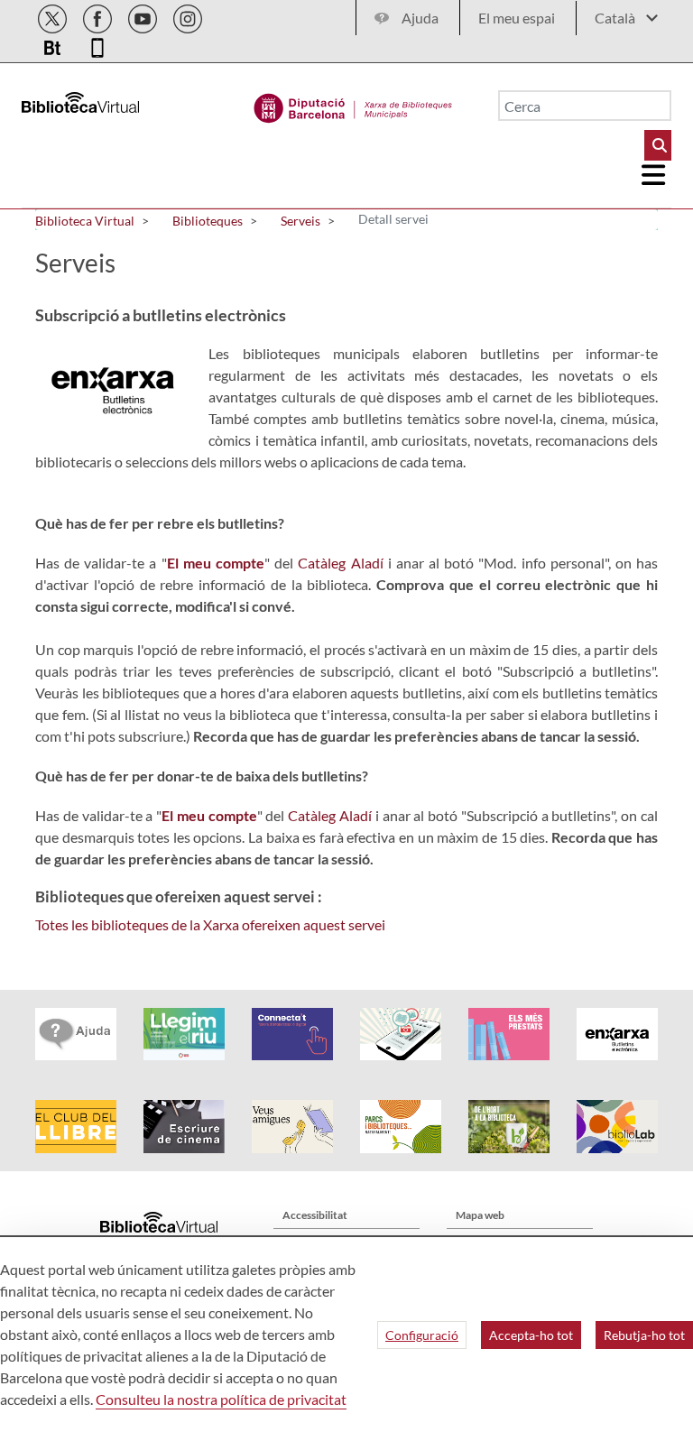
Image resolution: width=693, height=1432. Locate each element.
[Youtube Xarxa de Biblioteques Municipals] (143, 15)
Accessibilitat (314, 1215)
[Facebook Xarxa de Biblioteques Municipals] (98, 15)
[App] (97, 44)
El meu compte (215, 562)
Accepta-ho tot (531, 1335)
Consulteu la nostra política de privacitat (221, 1399)
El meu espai (516, 17)
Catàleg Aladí (340, 562)
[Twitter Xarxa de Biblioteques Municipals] (53, 15)
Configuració (421, 1335)
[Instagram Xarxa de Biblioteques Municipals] (188, 15)
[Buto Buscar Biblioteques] (657, 145)
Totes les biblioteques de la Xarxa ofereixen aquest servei (210, 924)
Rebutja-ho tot (644, 1335)
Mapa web (480, 1215)
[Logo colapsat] (654, 175)
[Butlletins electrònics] (53, 44)
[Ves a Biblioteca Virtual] (353, 103)
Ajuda (420, 17)
